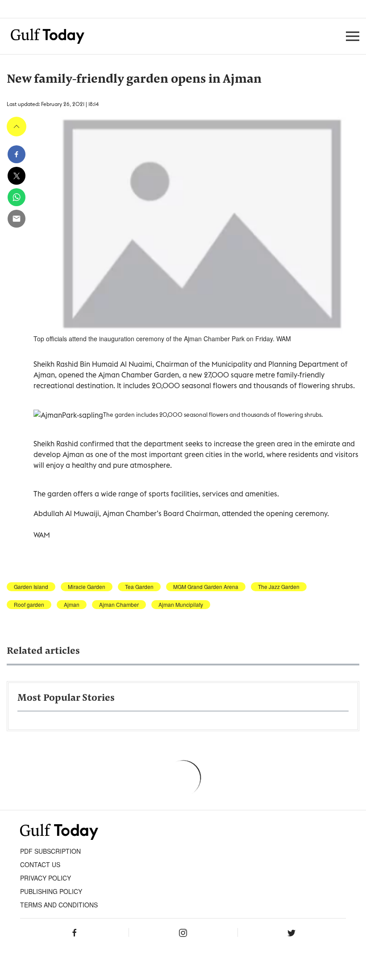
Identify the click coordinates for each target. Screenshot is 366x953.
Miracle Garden (86, 586)
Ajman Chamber (119, 604)
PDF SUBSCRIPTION (50, 851)
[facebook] (16, 154)
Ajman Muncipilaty (180, 604)
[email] (16, 219)
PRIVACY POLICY (45, 877)
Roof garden (29, 604)
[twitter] (16, 176)
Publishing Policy (51, 891)
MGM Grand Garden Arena (205, 586)
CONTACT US (40, 864)
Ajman (71, 604)
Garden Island (31, 586)
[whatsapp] (16, 197)
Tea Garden (139, 586)
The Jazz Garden (278, 586)
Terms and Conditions (59, 904)
